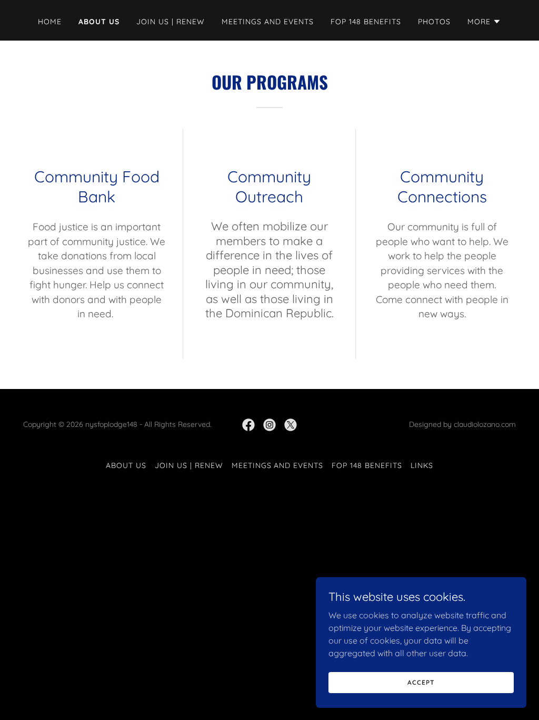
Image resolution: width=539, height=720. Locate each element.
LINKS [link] (422, 465)
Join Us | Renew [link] (170, 21)
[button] (484, 21)
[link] (248, 424)
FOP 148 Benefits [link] (366, 21)
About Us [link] (98, 21)
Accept (420, 682)
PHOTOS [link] (434, 21)
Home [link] (50, 21)
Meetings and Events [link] (268, 21)
